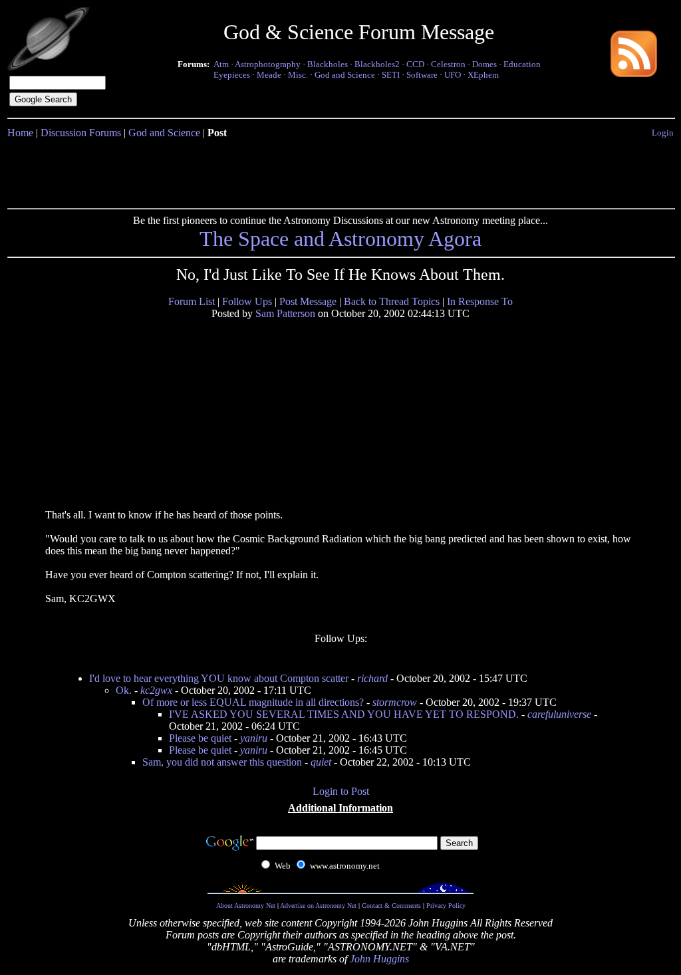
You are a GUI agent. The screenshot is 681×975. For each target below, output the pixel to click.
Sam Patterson (285, 313)
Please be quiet (200, 738)
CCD (415, 64)
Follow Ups (247, 301)
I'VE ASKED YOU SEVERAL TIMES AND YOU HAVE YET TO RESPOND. (344, 714)
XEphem (483, 75)
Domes (484, 64)
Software (422, 75)
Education (522, 64)
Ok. (124, 690)
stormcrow (394, 702)
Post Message (308, 301)
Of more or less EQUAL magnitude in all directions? (253, 702)
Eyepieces (231, 75)
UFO (452, 75)
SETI (391, 75)
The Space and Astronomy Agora (340, 239)
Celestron (448, 64)
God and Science (345, 75)
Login (663, 133)
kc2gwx (156, 690)
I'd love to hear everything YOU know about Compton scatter (218, 678)
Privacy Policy (446, 905)
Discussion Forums (81, 132)
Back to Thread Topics (392, 301)
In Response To (480, 301)
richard (372, 678)
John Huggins (379, 958)
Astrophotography (268, 64)
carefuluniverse (559, 714)
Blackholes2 (377, 64)
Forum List (191, 301)
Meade (269, 75)
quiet (321, 762)
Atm (221, 64)
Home (20, 132)
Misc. (298, 75)
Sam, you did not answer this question (222, 762)
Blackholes (327, 64)
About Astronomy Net (245, 905)
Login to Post (341, 791)
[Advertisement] (340, 171)
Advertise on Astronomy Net (318, 905)
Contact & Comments (391, 905)
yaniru (253, 738)
